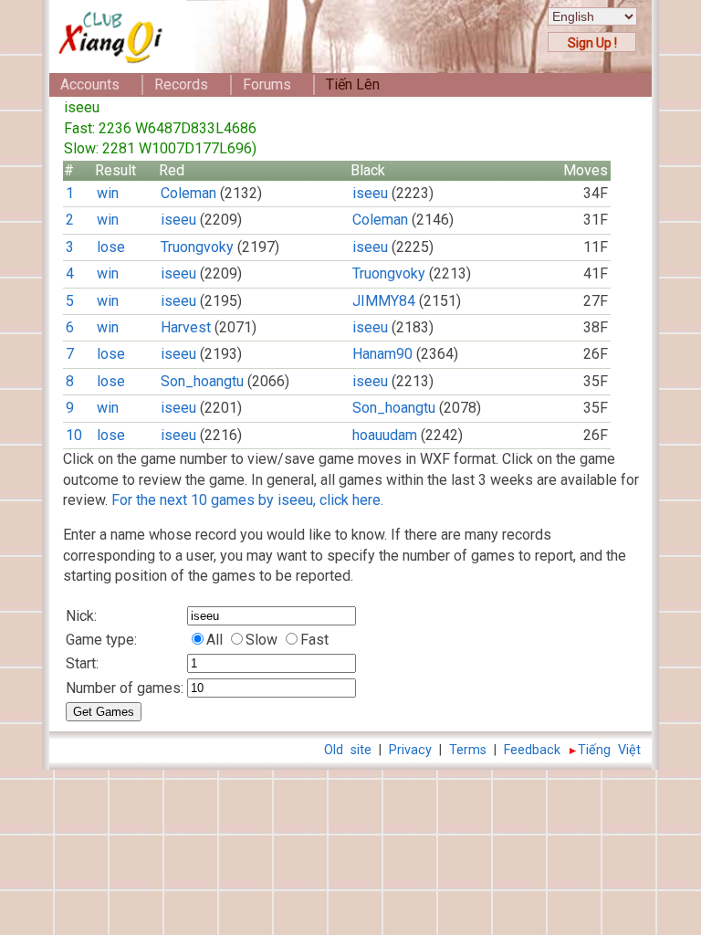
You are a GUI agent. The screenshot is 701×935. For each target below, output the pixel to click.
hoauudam (384, 435)
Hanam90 (382, 353)
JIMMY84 (383, 301)
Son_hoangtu (202, 381)
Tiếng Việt (609, 750)
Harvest (186, 327)
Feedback (532, 750)
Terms (468, 750)
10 (74, 435)
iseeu (370, 193)
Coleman (188, 193)
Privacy (410, 750)
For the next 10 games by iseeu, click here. (247, 500)
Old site (347, 750)
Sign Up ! (592, 43)
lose (111, 247)
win (108, 193)
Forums (267, 84)
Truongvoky (197, 247)
